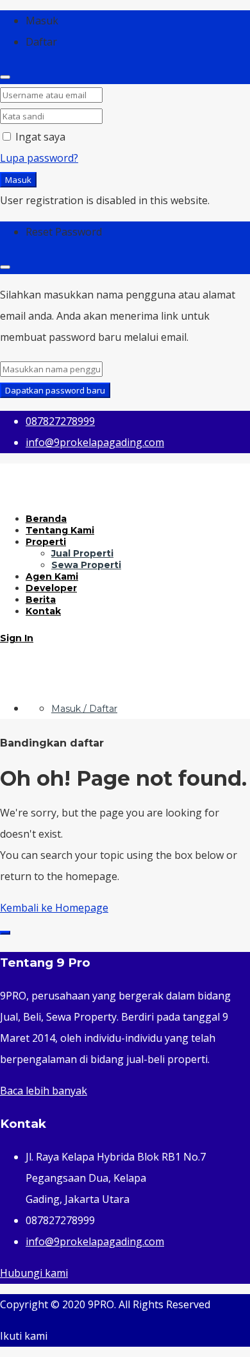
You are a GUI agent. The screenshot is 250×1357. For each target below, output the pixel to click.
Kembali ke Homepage (54, 908)
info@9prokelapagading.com (95, 1241)
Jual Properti (82, 553)
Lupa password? (39, 158)
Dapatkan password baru (55, 390)
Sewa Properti (86, 565)
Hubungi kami (34, 1273)
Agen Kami (52, 576)
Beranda (46, 518)
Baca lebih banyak (43, 1091)
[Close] (5, 77)
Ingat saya (39, 137)
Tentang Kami (60, 530)
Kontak (43, 611)
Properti (46, 542)
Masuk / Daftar (84, 708)
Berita (41, 599)
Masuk (18, 180)
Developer (51, 588)
